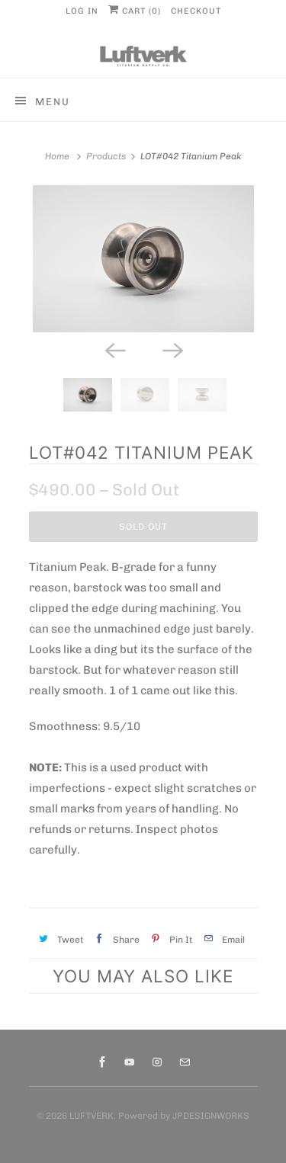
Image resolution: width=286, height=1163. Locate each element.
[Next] (172, 349)
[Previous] (114, 349)
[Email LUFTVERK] (184, 1062)
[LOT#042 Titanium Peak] (143, 258)
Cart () (140, 11)
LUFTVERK (91, 1115)
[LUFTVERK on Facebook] (102, 1062)
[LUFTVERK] (143, 56)
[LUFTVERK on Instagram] (157, 1062)
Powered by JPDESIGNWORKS (183, 1115)
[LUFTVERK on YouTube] (130, 1062)
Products (106, 156)
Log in (82, 11)
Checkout (196, 11)
